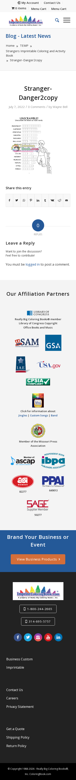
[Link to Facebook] (18, 637)
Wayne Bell (60, 107)
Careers (12, 698)
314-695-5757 (40, 621)
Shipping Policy (17, 737)
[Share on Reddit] (59, 200)
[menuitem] (28, 3)
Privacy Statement (20, 706)
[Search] (55, 20)
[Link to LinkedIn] (58, 637)
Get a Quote (15, 729)
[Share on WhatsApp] (23, 200)
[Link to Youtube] (48, 637)
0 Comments (36, 107)
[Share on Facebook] (9, 200)
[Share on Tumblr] (45, 200)
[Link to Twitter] (28, 637)
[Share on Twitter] (16, 200)
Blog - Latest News (28, 35)
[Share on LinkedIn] (38, 200)
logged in (33, 264)
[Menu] (64, 20)
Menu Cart (38, 9)
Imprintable (15, 667)
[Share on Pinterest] (31, 200)
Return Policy (16, 746)
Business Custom (19, 659)
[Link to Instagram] (38, 637)
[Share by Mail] (66, 200)
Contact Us (14, 690)
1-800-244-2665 (39, 609)
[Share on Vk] (52, 200)
